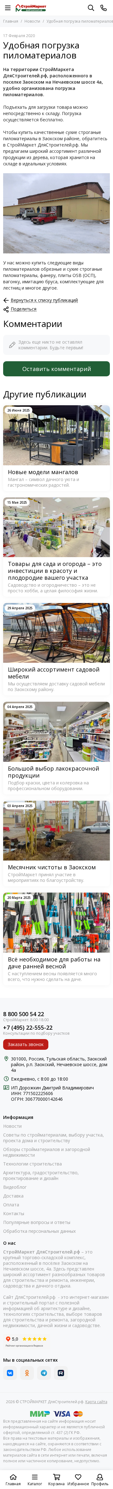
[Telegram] (44, 1373)
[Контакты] (103, 8)
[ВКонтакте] (10, 1373)
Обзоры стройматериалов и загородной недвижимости (46, 1152)
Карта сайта (96, 1401)
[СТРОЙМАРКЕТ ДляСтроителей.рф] (31, 8)
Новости (32, 21)
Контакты (13, 1213)
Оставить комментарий (56, 369)
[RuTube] (61, 1373)
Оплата (11, 1205)
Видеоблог (15, 1187)
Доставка (13, 1196)
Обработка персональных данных (39, 1231)
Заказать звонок (26, 1044)
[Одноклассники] (27, 1373)
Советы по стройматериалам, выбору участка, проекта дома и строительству (53, 1137)
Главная (10, 21)
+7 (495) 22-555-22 (27, 1027)
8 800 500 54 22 (23, 1014)
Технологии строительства (32, 1164)
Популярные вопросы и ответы (36, 1222)
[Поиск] (91, 8)
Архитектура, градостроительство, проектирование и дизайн (41, 1175)
